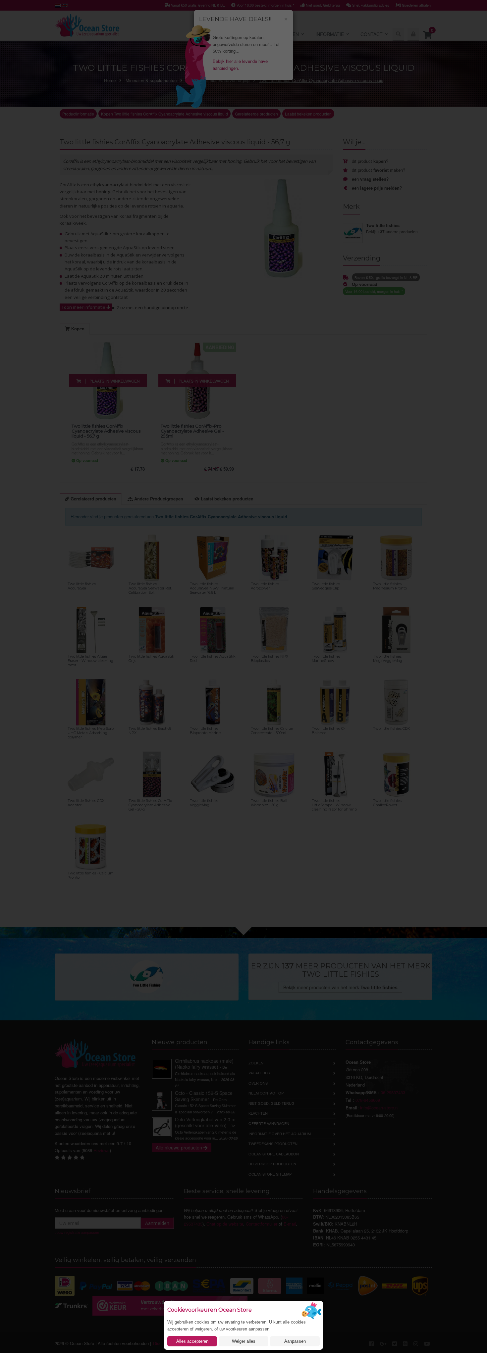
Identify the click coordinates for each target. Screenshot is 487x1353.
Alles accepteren (192, 1341)
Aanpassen (295, 1341)
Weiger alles (243, 1341)
